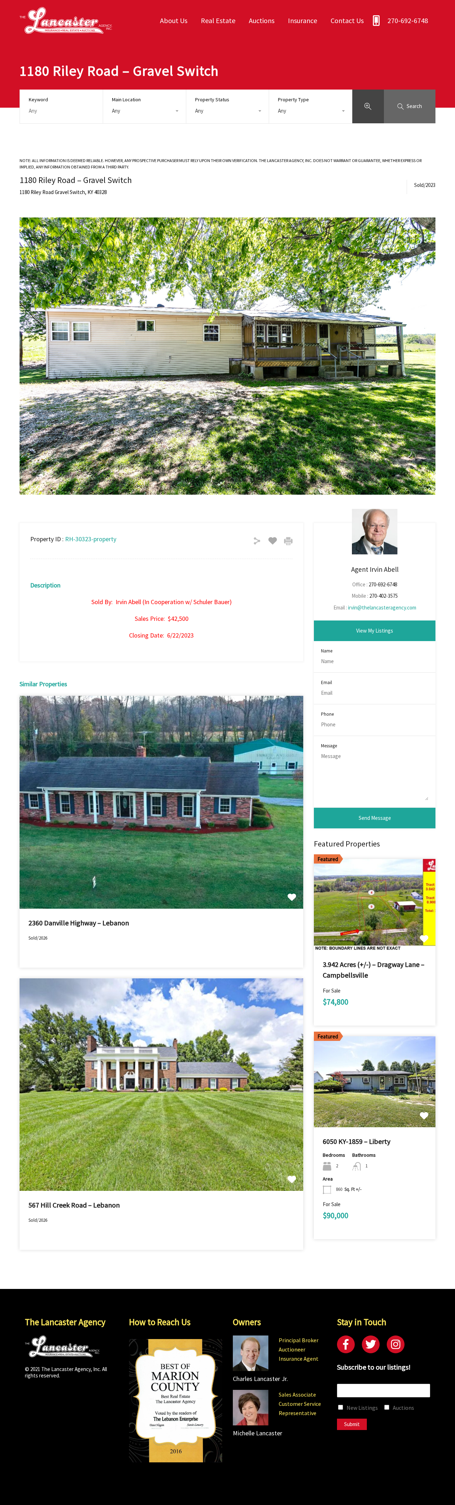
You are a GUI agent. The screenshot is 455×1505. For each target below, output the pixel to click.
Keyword (38, 100)
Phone (327, 714)
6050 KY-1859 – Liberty (356, 1141)
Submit (352, 1424)
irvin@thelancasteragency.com (382, 607)
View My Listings (374, 630)
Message (329, 746)
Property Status (212, 99)
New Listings (362, 1407)
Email (326, 683)
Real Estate (218, 20)
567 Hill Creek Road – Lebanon (74, 1204)
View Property (161, 866)
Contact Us (347, 20)
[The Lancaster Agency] (66, 30)
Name (326, 651)
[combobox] (144, 111)
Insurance (302, 20)
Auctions (261, 20)
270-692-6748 (407, 20)
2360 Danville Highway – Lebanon (78, 922)
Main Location (126, 99)
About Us (173, 20)
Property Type (293, 99)
